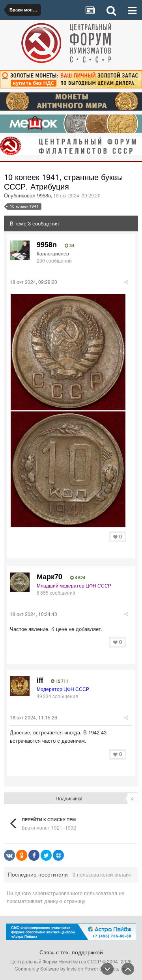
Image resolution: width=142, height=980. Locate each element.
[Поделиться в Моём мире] (58, 855)
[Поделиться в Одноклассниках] (21, 855)
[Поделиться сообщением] (126, 281)
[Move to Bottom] (107, 969)
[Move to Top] (127, 969)
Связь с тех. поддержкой (71, 952)
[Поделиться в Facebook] (33, 855)
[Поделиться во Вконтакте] (9, 855)
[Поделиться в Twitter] (46, 855)
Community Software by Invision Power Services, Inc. (71, 968)
